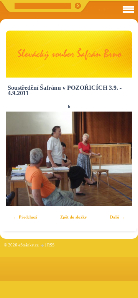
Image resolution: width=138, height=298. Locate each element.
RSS (50, 245)
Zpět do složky (73, 217)
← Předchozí (25, 217)
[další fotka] (119, 159)
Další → (117, 217)
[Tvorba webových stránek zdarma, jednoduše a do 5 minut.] (42, 245)
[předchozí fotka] (18, 159)
